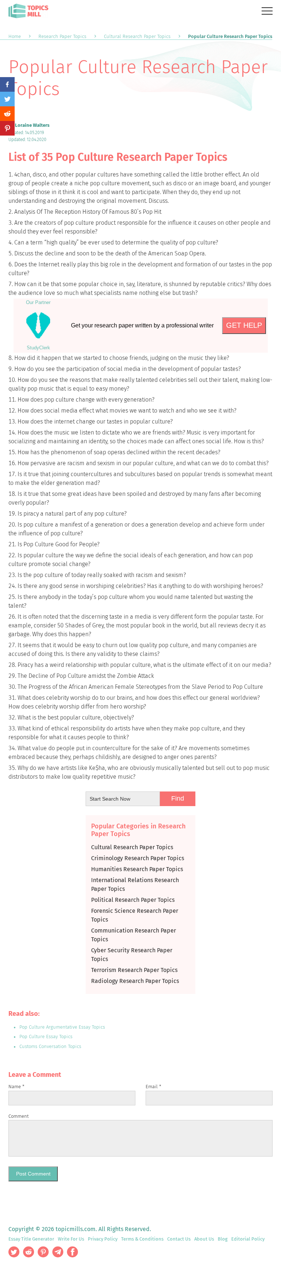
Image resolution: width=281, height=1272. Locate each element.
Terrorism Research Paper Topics (134, 970)
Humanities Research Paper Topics (137, 869)
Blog (223, 1239)
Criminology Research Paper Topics (137, 858)
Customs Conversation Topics (50, 1046)
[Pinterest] (7, 128)
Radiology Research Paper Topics (135, 980)
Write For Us (71, 1239)
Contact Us (179, 1239)
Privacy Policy (102, 1239)
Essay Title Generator (31, 1239)
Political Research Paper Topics (133, 899)
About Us (204, 1239)
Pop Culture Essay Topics (45, 1036)
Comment (18, 1116)
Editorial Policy (248, 1239)
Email (153, 1086)
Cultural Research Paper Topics (132, 847)
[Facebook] (7, 84)
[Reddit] (7, 113)
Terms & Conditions (142, 1239)
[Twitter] (7, 99)
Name (16, 1086)
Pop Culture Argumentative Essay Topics (62, 1027)
